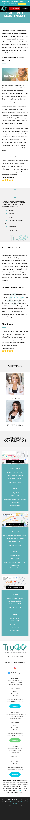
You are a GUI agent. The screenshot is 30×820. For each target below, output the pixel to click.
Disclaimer (21, 662)
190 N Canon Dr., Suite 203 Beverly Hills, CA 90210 (15, 683)
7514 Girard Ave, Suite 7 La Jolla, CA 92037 (15, 751)
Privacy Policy (14, 801)
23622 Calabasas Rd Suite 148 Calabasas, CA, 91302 (15, 717)
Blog (15, 662)
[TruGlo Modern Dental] (4, 9)
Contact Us (8, 662)
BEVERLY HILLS (15, 469)
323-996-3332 (20, 791)
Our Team (15, 366)
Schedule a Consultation (15, 439)
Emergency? (14, 8)
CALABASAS (15, 531)
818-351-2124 (16, 545)
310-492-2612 (16, 482)
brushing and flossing (17, 297)
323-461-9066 (12, 4)
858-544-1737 (16, 608)
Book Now (22, 4)
